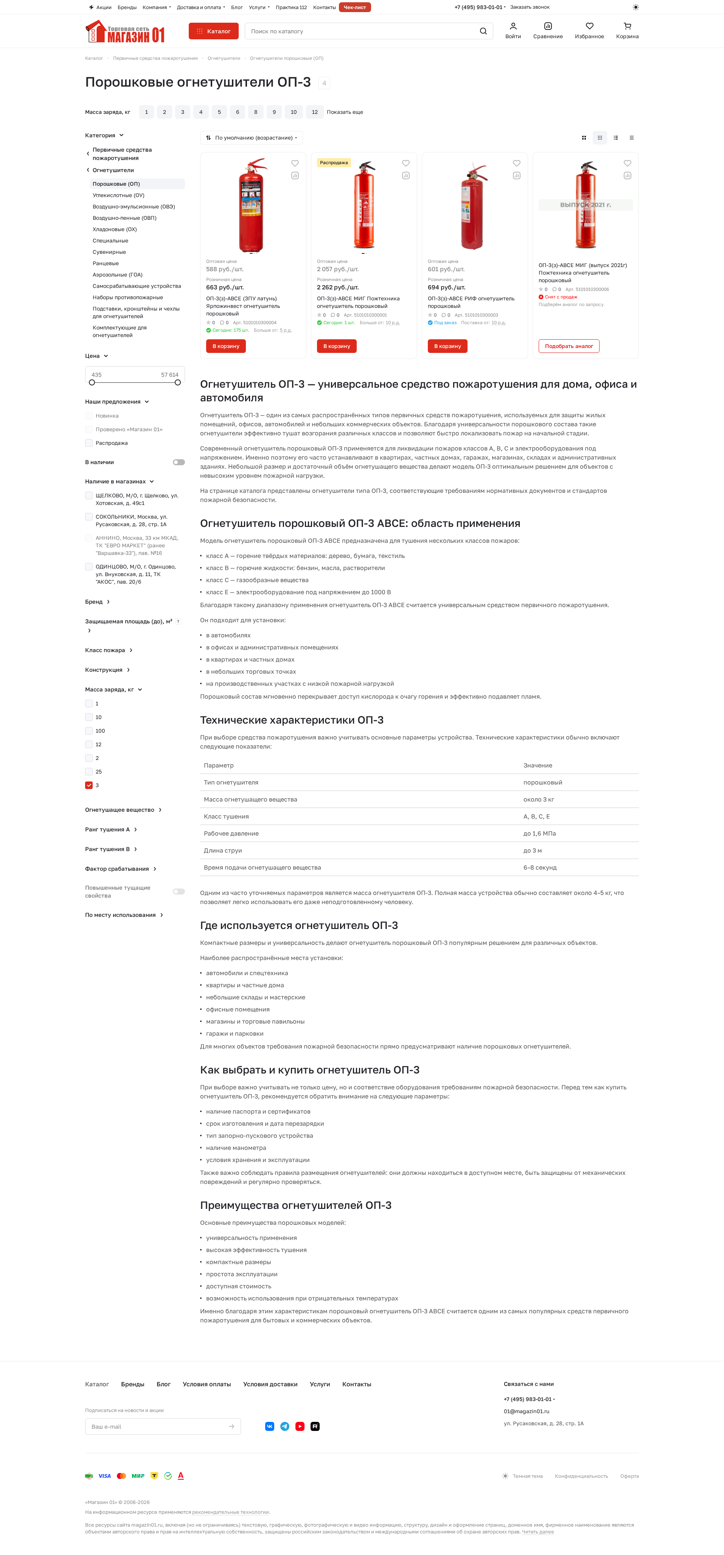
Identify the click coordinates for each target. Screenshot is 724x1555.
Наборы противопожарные (128, 297)
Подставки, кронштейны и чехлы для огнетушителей (136, 312)
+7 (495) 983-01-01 (478, 7)
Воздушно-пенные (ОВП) (125, 217)
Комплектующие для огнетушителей (120, 331)
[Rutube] (315, 1426)
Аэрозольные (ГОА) (118, 274)
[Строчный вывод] (616, 137)
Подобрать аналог (569, 346)
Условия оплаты (207, 1384)
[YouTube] (300, 1426)
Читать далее (538, 1532)
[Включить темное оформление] (636, 7)
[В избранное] (295, 163)
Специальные (110, 240)
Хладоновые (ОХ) (115, 229)
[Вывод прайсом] (632, 137)
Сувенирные (109, 252)
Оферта (629, 1476)
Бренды (132, 1384)
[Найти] (483, 31)
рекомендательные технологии (230, 1512)
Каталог (97, 1384)
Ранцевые (106, 263)
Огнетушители (113, 169)
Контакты (356, 1384)
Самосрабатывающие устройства (137, 286)
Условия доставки (270, 1384)
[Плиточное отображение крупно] (584, 137)
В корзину (226, 346)
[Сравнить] (295, 175)
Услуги (320, 1384)
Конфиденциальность (581, 1476)
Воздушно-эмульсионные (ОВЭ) (134, 206)
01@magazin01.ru (526, 1411)
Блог (164, 1384)
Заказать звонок (530, 7)
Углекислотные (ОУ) (118, 195)
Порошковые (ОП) (116, 183)
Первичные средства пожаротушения (122, 153)
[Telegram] (284, 1426)
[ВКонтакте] (269, 1426)
